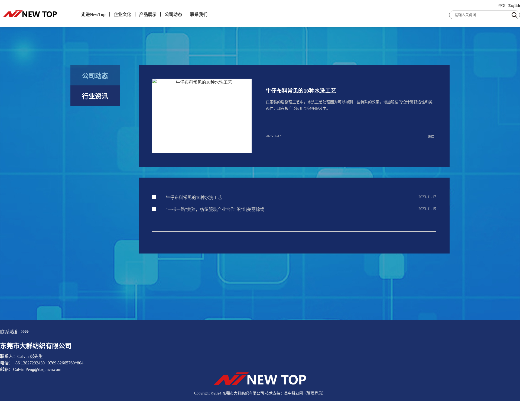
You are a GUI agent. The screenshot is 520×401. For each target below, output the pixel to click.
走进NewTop (93, 14)
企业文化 (122, 14)
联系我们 (198, 14)
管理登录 (314, 393)
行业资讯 (95, 96)
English (514, 6)
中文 (501, 6)
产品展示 (148, 14)
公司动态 (173, 14)
